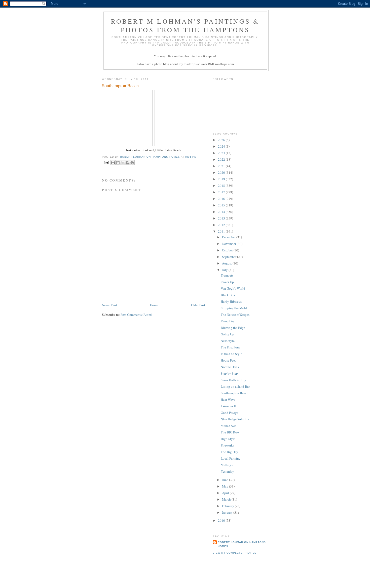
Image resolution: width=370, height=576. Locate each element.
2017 (222, 192)
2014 (222, 211)
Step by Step (229, 373)
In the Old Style (231, 353)
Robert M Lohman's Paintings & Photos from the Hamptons (185, 25)
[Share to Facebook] (127, 162)
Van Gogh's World (233, 288)
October (228, 250)
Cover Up (227, 282)
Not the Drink (230, 367)
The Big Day (229, 452)
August (227, 263)
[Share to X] (122, 162)
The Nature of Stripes (235, 314)
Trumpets (227, 275)
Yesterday (227, 471)
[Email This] (113, 162)
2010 (222, 520)
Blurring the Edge (233, 327)
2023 (222, 153)
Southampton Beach (234, 393)
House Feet (228, 360)
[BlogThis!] (117, 162)
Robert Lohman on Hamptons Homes (242, 544)
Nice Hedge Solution (235, 419)
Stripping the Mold (234, 308)
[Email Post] (106, 162)
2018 (222, 185)
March (227, 499)
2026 (222, 140)
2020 (222, 172)
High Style (228, 438)
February (228, 506)
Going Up (227, 334)
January (227, 512)
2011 (222, 231)
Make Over (228, 425)
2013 (222, 218)
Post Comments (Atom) (136, 314)
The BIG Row (230, 432)
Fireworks (227, 445)
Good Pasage (229, 412)
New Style (228, 340)
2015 (222, 205)
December (229, 237)
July (225, 270)
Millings (227, 465)
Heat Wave (228, 399)
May (225, 486)
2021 (222, 166)
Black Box (228, 295)
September (229, 256)
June (225, 479)
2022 (222, 159)
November (229, 243)
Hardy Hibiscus (231, 301)
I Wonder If (228, 406)
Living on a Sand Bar (235, 386)
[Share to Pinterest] (132, 162)
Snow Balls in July (233, 380)
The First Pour (230, 347)
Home (154, 305)
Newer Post (109, 305)
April (226, 493)
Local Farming (231, 458)
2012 (222, 225)
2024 (222, 146)
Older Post (198, 305)
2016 (222, 198)
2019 (222, 179)
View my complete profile (234, 552)
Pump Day (228, 321)
